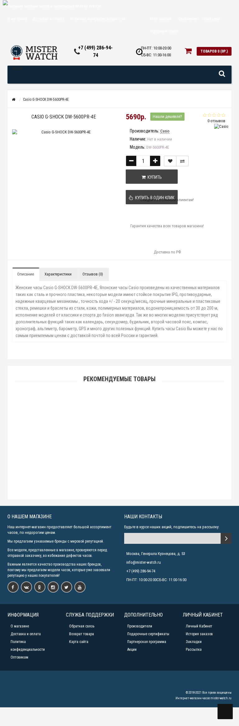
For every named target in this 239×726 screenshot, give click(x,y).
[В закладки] (170, 161)
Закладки (194, 642)
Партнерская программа (146, 642)
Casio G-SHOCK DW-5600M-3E (119, 496)
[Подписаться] (226, 538)
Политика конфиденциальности (97, 18)
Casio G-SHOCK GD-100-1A (119, 467)
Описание (25, 274)
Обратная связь (81, 626)
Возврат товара (81, 634)
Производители (139, 626)
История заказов (199, 634)
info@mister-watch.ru (143, 562)
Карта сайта (78, 642)
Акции (132, 649)
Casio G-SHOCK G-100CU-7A (119, 409)
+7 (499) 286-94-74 (140, 571)
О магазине (17, 18)
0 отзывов (216, 120)
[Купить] (104, 401)
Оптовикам (19, 657)
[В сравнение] (182, 161)
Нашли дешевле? (167, 116)
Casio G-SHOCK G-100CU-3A (119, 438)
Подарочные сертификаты (148, 634)
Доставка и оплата (48, 18)
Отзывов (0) (92, 274)
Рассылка (194, 649)
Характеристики (58, 274)
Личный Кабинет (199, 626)
